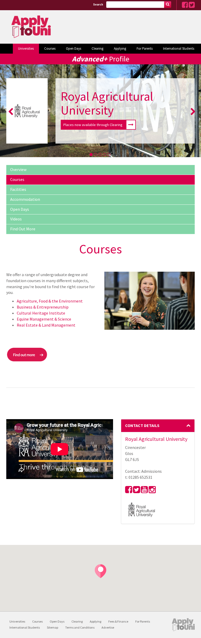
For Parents (145, 48)
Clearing (97, 48)
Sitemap (52, 627)
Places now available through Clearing (92, 124)
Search (98, 4)
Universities (26, 48)
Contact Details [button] (142, 425)
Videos (16, 218)
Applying (120, 48)
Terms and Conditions (79, 627)
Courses (49, 48)
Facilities (18, 189)
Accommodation (25, 199)
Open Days (73, 48)
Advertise (108, 627)
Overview (18, 169)
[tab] (158, 425)
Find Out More (22, 228)
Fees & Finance (118, 621)
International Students (178, 48)
